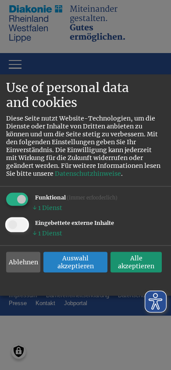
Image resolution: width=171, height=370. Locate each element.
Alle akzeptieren (136, 262)
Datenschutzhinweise (88, 174)
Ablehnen (23, 262)
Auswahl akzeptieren (75, 262)
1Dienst (47, 208)
